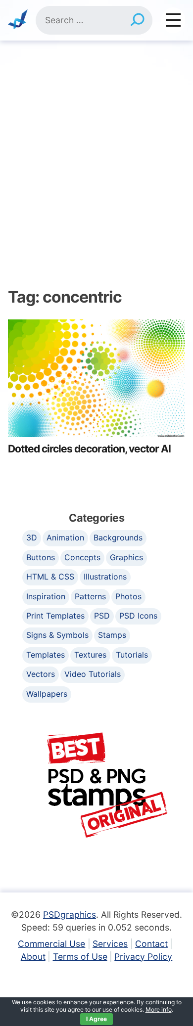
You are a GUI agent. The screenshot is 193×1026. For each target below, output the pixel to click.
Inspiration (45, 596)
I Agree (96, 1019)
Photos (128, 596)
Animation (65, 537)
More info (158, 1009)
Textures (90, 655)
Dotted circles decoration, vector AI (89, 449)
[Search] (137, 20)
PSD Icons (138, 616)
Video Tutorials (92, 674)
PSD (102, 616)
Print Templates (55, 616)
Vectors (40, 674)
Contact (151, 943)
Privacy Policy (143, 956)
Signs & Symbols (57, 635)
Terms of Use (80, 956)
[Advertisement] (96, 141)
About (33, 956)
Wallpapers (46, 694)
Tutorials (132, 655)
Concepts (82, 557)
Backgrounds (118, 537)
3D (31, 537)
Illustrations (105, 576)
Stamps (112, 635)
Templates (45, 655)
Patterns (90, 596)
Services (110, 943)
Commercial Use (51, 943)
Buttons (40, 557)
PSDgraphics (69, 914)
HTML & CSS (50, 576)
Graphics (126, 557)
